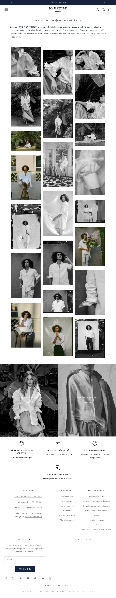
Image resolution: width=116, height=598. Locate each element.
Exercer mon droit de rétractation (96, 530)
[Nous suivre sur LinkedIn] (42, 578)
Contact (96, 515)
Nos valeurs (67, 501)
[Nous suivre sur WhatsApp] (50, 578)
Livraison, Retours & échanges (96, 501)
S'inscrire (25, 569)
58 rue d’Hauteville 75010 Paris (28, 497)
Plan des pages (67, 520)
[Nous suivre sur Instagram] (13, 578)
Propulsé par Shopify (78, 592)
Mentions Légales (96, 520)
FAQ (96, 525)
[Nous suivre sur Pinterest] (20, 578)
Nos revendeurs (67, 506)
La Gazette (67, 511)
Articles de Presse (67, 515)
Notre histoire (67, 497)
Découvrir (29, 403)
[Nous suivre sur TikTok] (35, 578)
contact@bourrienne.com (30, 508)
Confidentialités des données (96, 511)
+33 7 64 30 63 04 (33, 513)
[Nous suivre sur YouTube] (28, 578)
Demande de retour (96, 497)
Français (63, 585)
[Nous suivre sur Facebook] (6, 578)
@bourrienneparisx (33, 517)
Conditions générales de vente (96, 506)
